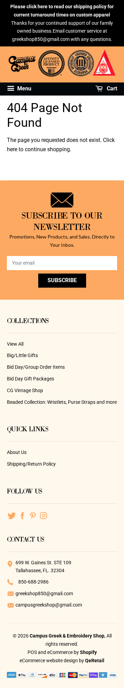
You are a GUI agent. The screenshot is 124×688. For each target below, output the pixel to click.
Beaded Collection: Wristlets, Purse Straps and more (62, 402)
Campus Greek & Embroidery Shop (67, 636)
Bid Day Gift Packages (30, 378)
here (12, 149)
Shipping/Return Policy (31, 464)
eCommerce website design (49, 660)
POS (32, 652)
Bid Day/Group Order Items (36, 367)
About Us (17, 452)
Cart (111, 88)
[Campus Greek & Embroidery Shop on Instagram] (43, 515)
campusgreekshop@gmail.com (49, 605)
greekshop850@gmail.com (44, 593)
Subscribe (62, 280)
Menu (23, 88)
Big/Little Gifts (22, 355)
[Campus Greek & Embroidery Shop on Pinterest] (33, 515)
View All (15, 344)
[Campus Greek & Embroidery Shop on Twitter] (11, 515)
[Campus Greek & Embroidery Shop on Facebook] (22, 515)
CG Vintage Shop (25, 390)
